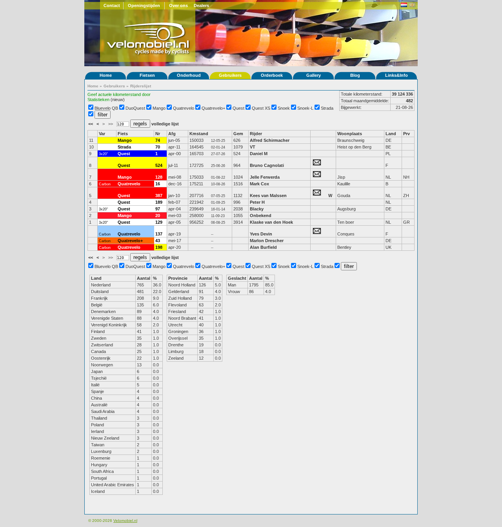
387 (158, 195)
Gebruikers (230, 75)
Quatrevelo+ (213, 108)
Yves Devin (261, 234)
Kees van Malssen (268, 195)
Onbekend (260, 215)
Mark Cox (259, 183)
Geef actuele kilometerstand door (119, 94)
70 (157, 147)
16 (157, 183)
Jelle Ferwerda (265, 177)
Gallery (313, 75)
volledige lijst (165, 123)
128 (158, 177)
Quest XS (261, 108)
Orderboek (272, 75)
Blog (355, 75)
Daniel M (258, 153)
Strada (327, 108)
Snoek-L (305, 108)
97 (157, 208)
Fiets (123, 133)
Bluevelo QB (106, 108)
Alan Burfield (263, 247)
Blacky (257, 208)
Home (106, 75)
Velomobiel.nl (125, 520)
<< (91, 123)
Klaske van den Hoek (271, 222)
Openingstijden (144, 5)
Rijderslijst (140, 86)
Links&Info (396, 75)
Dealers (201, 5)
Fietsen (147, 75)
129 (158, 222)
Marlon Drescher (267, 240)
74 (157, 140)
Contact (112, 5)
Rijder (256, 133)
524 (158, 165)
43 (157, 240)
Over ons (178, 5)
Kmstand (198, 133)
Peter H (257, 202)
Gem (238, 133)
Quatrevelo (183, 108)
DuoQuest (135, 108)
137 (158, 234)
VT (252, 147)
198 (158, 247)
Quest (238, 108)
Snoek (284, 108)
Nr (157, 133)
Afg (172, 133)
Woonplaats (349, 133)
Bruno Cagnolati (267, 165)
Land (391, 133)
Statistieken (98, 99)
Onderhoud (189, 75)
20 (157, 215)
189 (158, 202)
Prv (406, 133)
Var (102, 133)
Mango (159, 108)
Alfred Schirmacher (270, 140)
